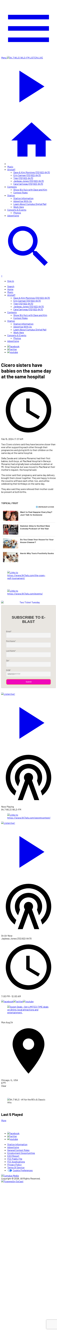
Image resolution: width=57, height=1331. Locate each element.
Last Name (11, 651)
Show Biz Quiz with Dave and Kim (30, 189)
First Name (11, 641)
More (3, 1120)
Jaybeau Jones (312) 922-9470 (28, 180)
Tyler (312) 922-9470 (23, 178)
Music (10, 166)
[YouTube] (12, 352)
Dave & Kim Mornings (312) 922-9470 (31, 172)
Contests (12, 186)
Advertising (13, 215)
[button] (28, 516)
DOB (8, 670)
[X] (12, 349)
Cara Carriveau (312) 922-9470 (28, 183)
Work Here (18, 206)
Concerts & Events (16, 209)
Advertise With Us (22, 201)
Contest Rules (20, 192)
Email (9, 631)
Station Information (23, 198)
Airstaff (11, 169)
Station (11, 195)
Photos (17, 212)
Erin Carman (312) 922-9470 (27, 175)
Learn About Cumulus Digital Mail (29, 204)
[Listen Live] (28, 721)
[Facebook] (13, 346)
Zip (7, 661)
